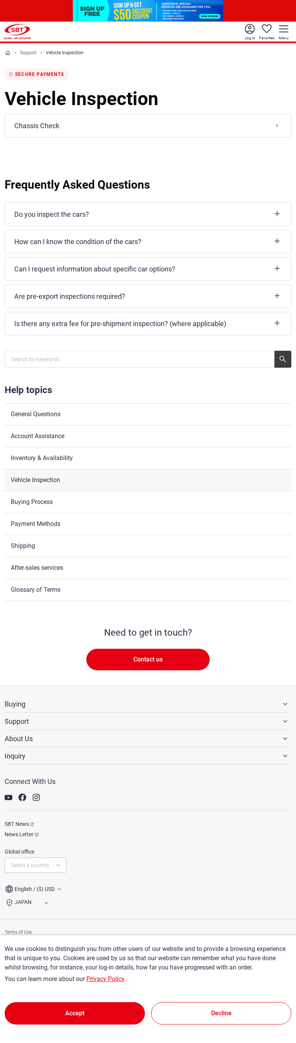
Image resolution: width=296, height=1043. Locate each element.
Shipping (23, 545)
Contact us (148, 659)
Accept (74, 1013)
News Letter (19, 834)
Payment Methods (36, 523)
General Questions (36, 414)
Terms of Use (18, 932)
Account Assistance (37, 436)
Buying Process (32, 502)
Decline (221, 1013)
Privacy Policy (105, 979)
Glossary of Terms (36, 589)
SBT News (17, 824)
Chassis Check (36, 126)
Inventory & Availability (42, 458)
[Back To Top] (277, 1003)
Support (28, 52)
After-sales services (37, 567)
